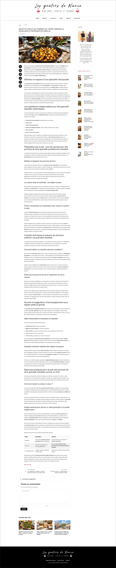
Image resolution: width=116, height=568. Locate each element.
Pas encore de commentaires (29, 479)
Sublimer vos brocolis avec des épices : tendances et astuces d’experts (26, 533)
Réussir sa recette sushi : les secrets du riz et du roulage (88, 85)
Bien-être (77, 18)
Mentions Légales (51, 560)
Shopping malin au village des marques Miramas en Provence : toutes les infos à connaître (62, 533)
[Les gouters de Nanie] (58, 8)
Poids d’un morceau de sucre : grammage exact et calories (88, 153)
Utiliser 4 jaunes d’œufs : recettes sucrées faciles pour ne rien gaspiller (44, 533)
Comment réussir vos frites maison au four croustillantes (88, 94)
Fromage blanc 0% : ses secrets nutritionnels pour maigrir (88, 77)
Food (61, 18)
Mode (37, 18)
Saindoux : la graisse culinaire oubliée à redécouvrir (89, 144)
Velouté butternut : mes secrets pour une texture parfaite (88, 111)
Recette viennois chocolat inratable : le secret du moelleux (88, 128)
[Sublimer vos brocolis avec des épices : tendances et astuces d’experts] (27, 525)
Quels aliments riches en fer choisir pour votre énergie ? (89, 102)
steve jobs (29, 464)
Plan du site (60, 560)
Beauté (44, 18)
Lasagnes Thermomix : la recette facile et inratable (87, 136)
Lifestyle (53, 18)
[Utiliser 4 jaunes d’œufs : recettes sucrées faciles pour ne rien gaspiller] (45, 525)
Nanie (23, 33)
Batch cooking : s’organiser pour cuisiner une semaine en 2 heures (89, 119)
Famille (68, 18)
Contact (68, 560)
